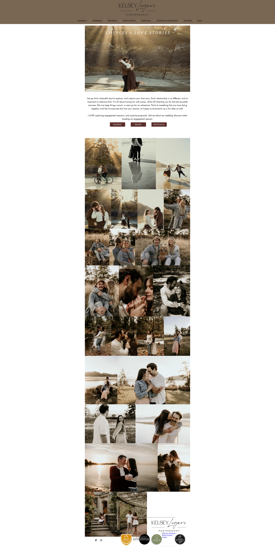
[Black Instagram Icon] (101, 540)
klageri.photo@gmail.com (130, 526)
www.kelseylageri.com (95, 526)
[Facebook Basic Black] (96, 540)
